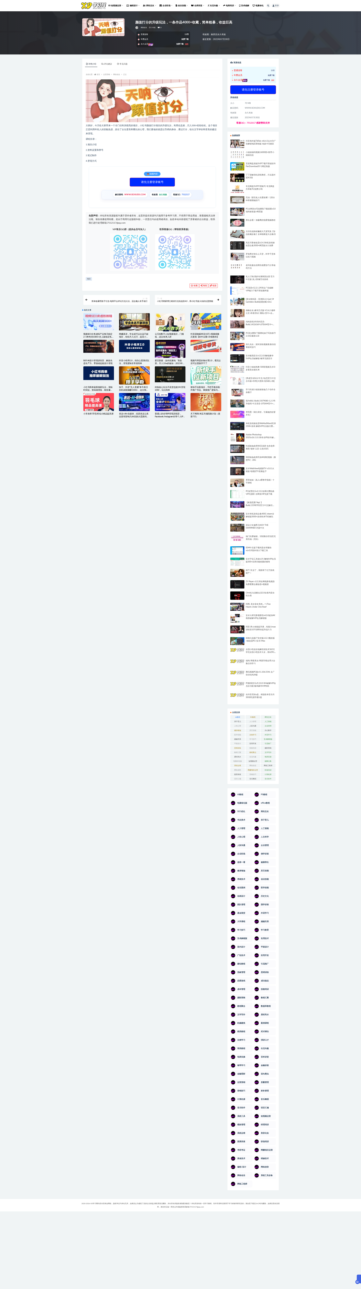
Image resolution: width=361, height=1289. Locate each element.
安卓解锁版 (268, 739)
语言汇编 (237, 779)
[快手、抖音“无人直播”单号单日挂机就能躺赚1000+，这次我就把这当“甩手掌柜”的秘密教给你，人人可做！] (134, 376)
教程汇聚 (237, 752)
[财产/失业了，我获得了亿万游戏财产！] (237, 573)
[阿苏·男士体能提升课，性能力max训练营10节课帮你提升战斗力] (237, 629)
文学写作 (268, 752)
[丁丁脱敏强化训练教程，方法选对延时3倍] (237, 179)
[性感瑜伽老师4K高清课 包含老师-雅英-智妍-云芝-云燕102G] (237, 449)
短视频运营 (253, 761)
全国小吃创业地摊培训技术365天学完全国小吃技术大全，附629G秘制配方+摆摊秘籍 (260, 652)
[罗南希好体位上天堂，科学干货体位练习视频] (237, 256)
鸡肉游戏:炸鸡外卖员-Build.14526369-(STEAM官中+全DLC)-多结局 (260, 324)
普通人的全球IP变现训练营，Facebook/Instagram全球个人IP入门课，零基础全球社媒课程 (170, 416)
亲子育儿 (237, 721)
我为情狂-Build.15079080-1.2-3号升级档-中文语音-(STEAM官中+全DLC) (260, 404)
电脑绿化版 (237, 761)
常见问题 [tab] (123, 64)
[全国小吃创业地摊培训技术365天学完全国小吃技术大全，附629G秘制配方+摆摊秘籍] (237, 651)
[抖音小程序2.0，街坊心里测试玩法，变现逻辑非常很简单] (134, 346)
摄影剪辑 (268, 748)
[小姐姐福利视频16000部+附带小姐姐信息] (237, 154)
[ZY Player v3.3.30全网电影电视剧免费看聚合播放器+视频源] (237, 584)
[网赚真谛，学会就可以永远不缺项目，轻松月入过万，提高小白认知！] (134, 321)
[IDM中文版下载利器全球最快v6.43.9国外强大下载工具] (237, 551)
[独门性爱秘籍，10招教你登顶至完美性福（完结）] (237, 538)
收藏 (195, 286)
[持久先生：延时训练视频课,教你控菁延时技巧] (237, 347)
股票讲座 (237, 774)
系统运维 (237, 765)
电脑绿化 (260, 6)
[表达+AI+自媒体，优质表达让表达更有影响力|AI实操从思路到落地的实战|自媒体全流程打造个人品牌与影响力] (134, 402)
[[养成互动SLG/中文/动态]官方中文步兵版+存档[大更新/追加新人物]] (237, 381)
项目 (89, 279)
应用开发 (252, 743)
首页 (98, 74)
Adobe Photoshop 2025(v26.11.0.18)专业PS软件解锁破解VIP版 (261, 437)
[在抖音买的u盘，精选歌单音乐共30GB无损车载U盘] (237, 700)
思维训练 (237, 748)
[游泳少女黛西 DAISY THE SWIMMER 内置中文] (237, 528)
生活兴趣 (252, 757)
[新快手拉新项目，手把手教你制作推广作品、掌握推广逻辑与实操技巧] (206, 375)
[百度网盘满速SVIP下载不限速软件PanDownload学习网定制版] (237, 167)
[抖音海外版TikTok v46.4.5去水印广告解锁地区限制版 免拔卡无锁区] (237, 145)
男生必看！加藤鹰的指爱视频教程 (260, 220)
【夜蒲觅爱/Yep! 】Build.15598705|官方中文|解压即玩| (260, 505)
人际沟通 (252, 726)
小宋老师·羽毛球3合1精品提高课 (98, 414)
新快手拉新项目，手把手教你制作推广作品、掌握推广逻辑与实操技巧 (205, 390)
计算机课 (268, 774)
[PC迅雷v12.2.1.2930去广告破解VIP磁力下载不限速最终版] (237, 291)
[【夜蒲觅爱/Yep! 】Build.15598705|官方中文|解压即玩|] (237, 504)
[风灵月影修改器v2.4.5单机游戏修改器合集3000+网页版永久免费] (237, 246)
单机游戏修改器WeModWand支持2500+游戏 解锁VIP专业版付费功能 (261, 426)
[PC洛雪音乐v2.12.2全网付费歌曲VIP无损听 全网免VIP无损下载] (237, 494)
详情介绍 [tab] (92, 64)
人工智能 (268, 721)
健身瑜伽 (237, 730)
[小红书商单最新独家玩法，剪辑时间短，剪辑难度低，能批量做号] (98, 373)
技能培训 (252, 748)
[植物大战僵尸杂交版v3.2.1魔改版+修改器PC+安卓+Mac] (237, 642)
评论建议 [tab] (108, 64)
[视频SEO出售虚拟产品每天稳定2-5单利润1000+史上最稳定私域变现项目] (98, 321)
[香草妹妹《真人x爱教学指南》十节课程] (237, 483)
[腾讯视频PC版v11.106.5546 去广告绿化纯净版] (237, 674)
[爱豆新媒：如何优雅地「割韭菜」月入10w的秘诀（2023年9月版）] (170, 349)
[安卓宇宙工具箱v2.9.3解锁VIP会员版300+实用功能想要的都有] (237, 563)
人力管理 (252, 721)
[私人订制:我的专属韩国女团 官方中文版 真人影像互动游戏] (237, 279)
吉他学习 (252, 735)
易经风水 (237, 757)
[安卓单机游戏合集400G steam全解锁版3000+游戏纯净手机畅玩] (237, 517)
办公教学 (268, 730)
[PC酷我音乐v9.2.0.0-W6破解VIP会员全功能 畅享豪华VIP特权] (237, 686)
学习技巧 (252, 739)
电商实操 (268, 757)
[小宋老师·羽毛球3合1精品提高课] (98, 407)
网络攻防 (237, 770)
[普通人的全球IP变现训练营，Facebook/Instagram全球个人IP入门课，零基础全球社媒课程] (170, 402)
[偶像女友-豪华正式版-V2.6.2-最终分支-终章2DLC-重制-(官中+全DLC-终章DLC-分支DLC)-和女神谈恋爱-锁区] (237, 313)
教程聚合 (252, 752)
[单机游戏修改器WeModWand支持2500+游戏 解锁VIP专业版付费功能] (237, 426)
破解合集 (268, 761)
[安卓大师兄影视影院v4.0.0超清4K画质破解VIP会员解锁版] (237, 619)
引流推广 (268, 743)
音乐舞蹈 (252, 779)
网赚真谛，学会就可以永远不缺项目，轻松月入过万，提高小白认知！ (133, 337)
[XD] (137, 27)
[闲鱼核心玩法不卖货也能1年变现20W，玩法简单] (170, 374)
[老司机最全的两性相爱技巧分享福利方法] (237, 267)
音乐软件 (268, 779)
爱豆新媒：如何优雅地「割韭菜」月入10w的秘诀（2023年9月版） (169, 363)
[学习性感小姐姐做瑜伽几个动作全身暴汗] (237, 392)
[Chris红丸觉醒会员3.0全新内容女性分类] (237, 597)
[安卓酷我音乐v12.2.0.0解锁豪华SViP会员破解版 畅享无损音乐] (237, 361)
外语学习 (268, 735)
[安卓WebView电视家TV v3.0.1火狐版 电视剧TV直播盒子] (237, 471)
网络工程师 (268, 765)
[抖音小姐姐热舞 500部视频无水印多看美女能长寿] (237, 369)
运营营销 (106, 74)
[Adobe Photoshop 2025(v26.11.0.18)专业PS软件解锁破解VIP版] (237, 438)
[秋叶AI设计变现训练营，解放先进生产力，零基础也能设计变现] (98, 346)
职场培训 (268, 770)
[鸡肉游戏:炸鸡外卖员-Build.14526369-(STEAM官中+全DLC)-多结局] (237, 324)
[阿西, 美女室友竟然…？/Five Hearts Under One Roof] (237, 607)
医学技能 (237, 735)
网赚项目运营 (253, 770)
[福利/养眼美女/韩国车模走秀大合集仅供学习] (237, 663)
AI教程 (237, 717)
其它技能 (252, 730)
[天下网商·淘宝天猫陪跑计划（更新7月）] (206, 404)
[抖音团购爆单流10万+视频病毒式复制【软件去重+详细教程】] (206, 321)
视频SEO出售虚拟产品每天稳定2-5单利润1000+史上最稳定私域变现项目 (98, 337)
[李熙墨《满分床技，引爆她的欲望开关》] (237, 414)
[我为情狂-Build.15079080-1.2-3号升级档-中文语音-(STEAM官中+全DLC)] (237, 403)
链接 (214, 286)
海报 (204, 286)
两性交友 (268, 717)
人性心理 (237, 726)
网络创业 (144, 27)
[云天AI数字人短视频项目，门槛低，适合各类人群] (170, 324)
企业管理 (268, 726)
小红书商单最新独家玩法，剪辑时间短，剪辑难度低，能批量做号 (98, 390)
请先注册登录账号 (152, 182)
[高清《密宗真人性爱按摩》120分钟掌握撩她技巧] (237, 199)
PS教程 (253, 717)
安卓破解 (245, 6)
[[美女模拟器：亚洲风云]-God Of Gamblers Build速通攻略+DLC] (237, 302)
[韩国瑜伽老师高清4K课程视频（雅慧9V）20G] (237, 461)
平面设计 (237, 743)
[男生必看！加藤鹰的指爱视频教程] (237, 223)
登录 (277, 6)
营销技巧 (252, 774)
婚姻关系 (237, 739)
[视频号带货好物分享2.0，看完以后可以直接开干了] (206, 346)
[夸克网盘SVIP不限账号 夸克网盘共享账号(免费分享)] (237, 190)
